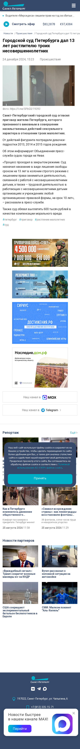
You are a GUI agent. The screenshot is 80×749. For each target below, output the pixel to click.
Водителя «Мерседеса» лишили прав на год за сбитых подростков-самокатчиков (41, 15)
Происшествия (50, 59)
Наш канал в (32, 397)
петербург (10, 219)
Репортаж (11, 433)
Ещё (73, 432)
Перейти (20, 729)
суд (6, 224)
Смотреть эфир (23, 24)
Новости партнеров (18, 540)
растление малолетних (50, 219)
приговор (26, 219)
